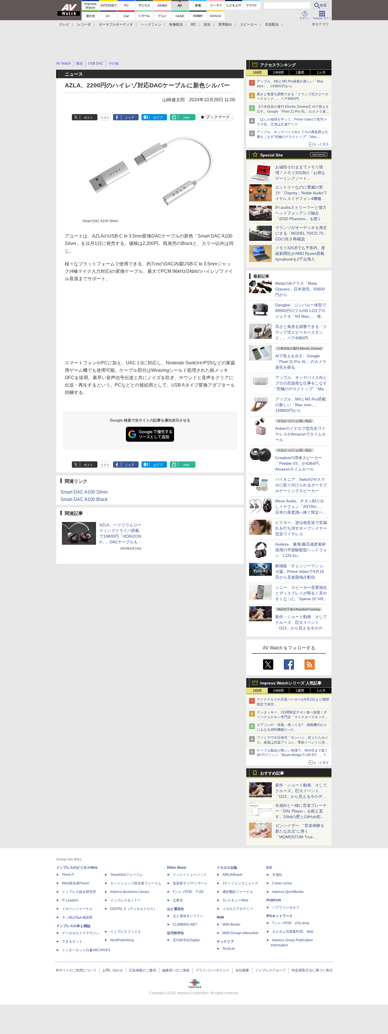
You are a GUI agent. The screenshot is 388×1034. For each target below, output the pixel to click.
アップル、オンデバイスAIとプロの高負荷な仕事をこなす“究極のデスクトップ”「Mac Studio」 (292, 137)
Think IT (68, 875)
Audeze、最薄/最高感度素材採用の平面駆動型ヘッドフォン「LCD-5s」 (301, 550)
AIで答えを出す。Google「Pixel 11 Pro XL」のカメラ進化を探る (300, 362)
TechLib (228, 949)
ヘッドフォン (151, 24)
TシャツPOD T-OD (188, 892)
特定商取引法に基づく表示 (312, 970)
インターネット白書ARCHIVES (86, 950)
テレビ (64, 24)
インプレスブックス (125, 932)
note (186, 117)
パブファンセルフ (285, 907)
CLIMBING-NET (185, 924)
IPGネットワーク (279, 916)
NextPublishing (122, 940)
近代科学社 (175, 933)
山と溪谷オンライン (188, 916)
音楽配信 (272, 24)
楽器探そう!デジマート (190, 883)
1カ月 (321, 73)
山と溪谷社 (175, 909)
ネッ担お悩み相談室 (77, 917)
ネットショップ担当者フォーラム (135, 883)
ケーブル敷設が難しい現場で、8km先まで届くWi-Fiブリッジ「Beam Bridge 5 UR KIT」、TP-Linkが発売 (293, 755)
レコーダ (84, 24)
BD (193, 24)
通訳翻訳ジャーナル (237, 892)
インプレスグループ (270, 970)
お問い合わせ (113, 970)
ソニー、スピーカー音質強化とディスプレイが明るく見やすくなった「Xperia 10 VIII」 (301, 593)
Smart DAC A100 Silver (84, 492)
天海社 (277, 875)
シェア (129, 117)
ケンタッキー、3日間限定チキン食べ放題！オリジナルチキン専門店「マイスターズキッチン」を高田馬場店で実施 (292, 717)
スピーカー (248, 24)
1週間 (299, 73)
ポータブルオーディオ (116, 24)
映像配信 (176, 24)
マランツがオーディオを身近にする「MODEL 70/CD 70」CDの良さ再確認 (301, 233)
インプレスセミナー (125, 900)
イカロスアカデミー (237, 909)
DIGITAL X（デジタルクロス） (133, 909)
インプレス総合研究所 (79, 892)
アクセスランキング (278, 65)
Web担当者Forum (75, 883)
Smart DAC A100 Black (84, 499)
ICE (269, 868)
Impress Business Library (129, 892)
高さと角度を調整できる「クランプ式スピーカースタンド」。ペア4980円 (301, 332)
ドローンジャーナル (77, 909)
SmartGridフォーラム (126, 875)
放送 (207, 24)
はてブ (158, 117)
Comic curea (282, 883)
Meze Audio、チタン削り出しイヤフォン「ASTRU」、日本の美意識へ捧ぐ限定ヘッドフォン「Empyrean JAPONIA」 (301, 512)
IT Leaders (70, 900)
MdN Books (231, 924)
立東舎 (178, 900)
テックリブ (225, 942)
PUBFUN (273, 900)
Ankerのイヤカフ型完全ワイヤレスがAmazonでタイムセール (300, 434)
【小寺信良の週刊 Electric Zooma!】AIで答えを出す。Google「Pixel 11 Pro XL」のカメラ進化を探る (293, 111)
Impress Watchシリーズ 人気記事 (291, 683)
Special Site (271, 155)
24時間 (278, 73)
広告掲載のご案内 (142, 970)
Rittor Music (177, 868)
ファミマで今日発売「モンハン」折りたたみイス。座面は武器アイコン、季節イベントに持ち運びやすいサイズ (292, 742)
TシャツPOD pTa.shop (290, 923)
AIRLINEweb (232, 875)
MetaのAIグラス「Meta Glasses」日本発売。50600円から (300, 289)
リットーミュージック (190, 875)
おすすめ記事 (272, 773)
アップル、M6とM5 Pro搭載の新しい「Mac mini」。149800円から (300, 405)
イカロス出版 (227, 868)
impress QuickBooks (288, 892)
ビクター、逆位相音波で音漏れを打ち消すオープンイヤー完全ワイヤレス (301, 528)
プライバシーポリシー (212, 970)
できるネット (72, 942)
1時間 (257, 73)
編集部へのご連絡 (175, 970)
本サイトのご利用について (76, 970)
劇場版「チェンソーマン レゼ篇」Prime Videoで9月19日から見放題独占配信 (299, 571)
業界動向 (225, 24)
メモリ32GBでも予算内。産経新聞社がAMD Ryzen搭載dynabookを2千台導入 (300, 253)
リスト (105, 117)
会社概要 (242, 970)
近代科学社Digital (186, 940)
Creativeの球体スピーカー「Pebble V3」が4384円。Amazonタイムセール (299, 463)
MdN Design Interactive (240, 933)
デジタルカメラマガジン (80, 933)
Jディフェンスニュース (240, 883)
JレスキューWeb (235, 900)
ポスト (88, 117)
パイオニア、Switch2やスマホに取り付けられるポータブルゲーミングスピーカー (301, 485)
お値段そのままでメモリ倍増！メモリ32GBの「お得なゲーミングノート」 (300, 173)
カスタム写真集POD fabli (292, 932)
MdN (220, 917)
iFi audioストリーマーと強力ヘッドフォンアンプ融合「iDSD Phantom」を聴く (300, 213)
